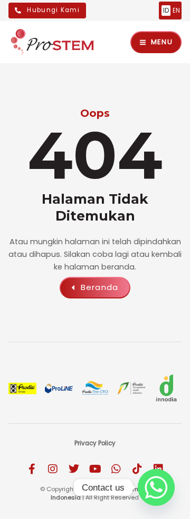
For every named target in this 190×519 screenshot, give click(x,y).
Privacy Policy (95, 443)
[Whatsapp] (156, 487)
